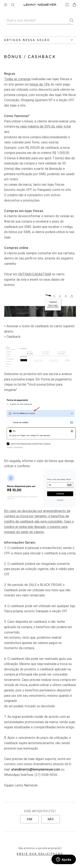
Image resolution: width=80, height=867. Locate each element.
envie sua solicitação (40, 853)
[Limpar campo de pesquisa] (74, 15)
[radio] (29, 819)
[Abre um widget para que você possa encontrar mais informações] (63, 860)
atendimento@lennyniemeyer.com (35, 769)
